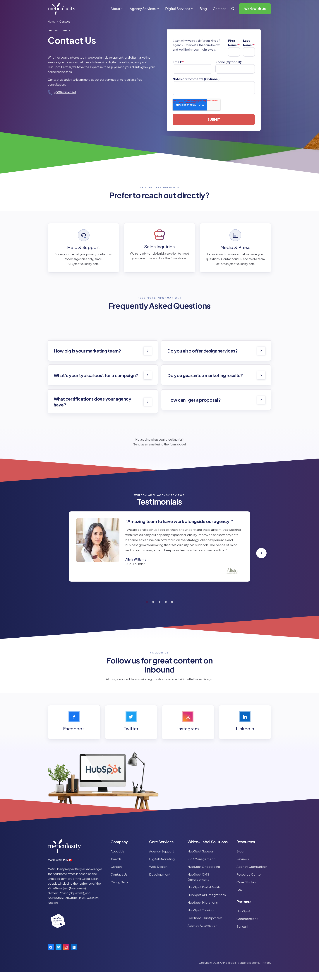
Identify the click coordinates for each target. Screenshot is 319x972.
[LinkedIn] (74, 947)
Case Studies (246, 882)
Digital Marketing (162, 859)
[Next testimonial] (261, 553)
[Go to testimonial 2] (153, 602)
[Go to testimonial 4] (166, 602)
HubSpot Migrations (203, 902)
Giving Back (119, 882)
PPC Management (201, 859)
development (114, 57)
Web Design (158, 866)
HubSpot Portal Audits (204, 887)
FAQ (239, 890)
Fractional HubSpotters (205, 918)
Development (159, 874)
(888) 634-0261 (65, 92)
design (99, 57)
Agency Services (143, 8)
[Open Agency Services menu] (158, 9)
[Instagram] (66, 947)
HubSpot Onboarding (204, 866)
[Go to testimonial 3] (159, 602)
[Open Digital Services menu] (192, 9)
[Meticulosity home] (62, 9)
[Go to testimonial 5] (172, 602)
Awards (116, 859)
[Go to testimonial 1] (147, 602)
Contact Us (119, 874)
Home (51, 21)
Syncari (242, 926)
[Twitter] (58, 947)
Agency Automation (202, 925)
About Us (117, 851)
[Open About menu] (122, 9)
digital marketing (139, 57)
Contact (219, 8)
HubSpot (243, 911)
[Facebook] (51, 947)
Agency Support (161, 851)
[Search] (232, 8)
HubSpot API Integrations (207, 895)
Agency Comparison (251, 866)
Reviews (242, 859)
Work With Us (255, 8)
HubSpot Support (201, 851)
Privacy (266, 962)
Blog (203, 8)
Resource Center (249, 874)
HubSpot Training (201, 910)
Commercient (247, 919)
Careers (116, 866)
